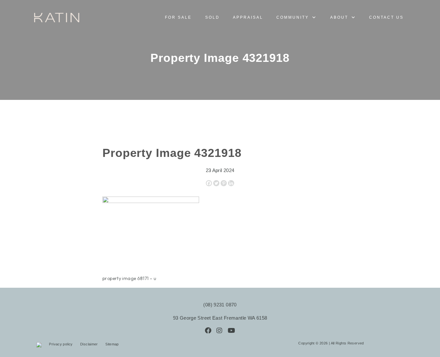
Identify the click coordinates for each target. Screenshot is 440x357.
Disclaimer (89, 344)
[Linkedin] (231, 183)
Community (292, 17)
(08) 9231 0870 (219, 304)
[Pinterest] (224, 183)
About (339, 17)
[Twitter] (216, 183)
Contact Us (386, 17)
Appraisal (248, 17)
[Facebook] (209, 183)
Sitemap (112, 344)
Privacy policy (61, 344)
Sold (212, 17)
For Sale (178, 17)
